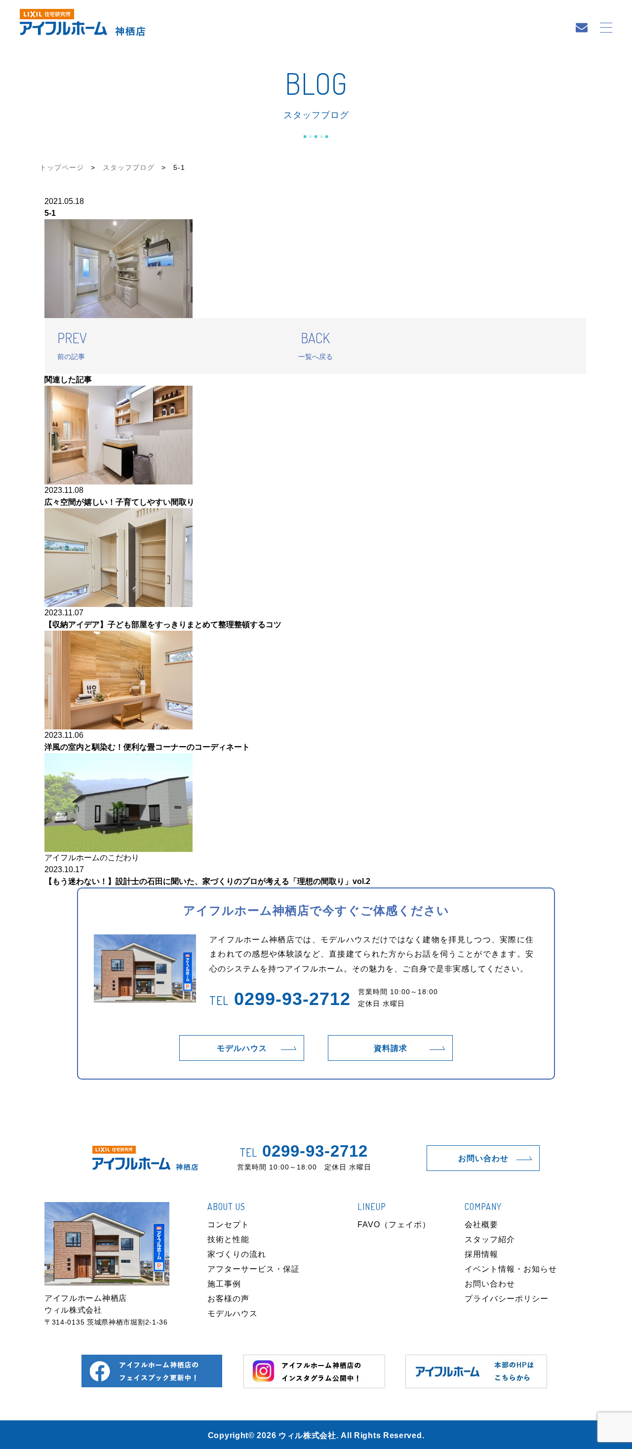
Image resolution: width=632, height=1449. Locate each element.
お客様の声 (228, 1298)
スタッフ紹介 (490, 1239)
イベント (437, 28)
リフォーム (344, 28)
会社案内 (540, 28)
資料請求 (390, 1048)
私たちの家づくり (237, 28)
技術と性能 (228, 1239)
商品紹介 (296, 28)
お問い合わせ (483, 1158)
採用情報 (481, 1254)
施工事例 (392, 28)
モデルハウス (489, 28)
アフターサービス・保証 (253, 1269)
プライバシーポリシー (507, 1298)
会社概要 (481, 1224)
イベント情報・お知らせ (511, 1269)
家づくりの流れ (236, 1254)
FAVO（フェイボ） (394, 1224)
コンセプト (228, 1224)
